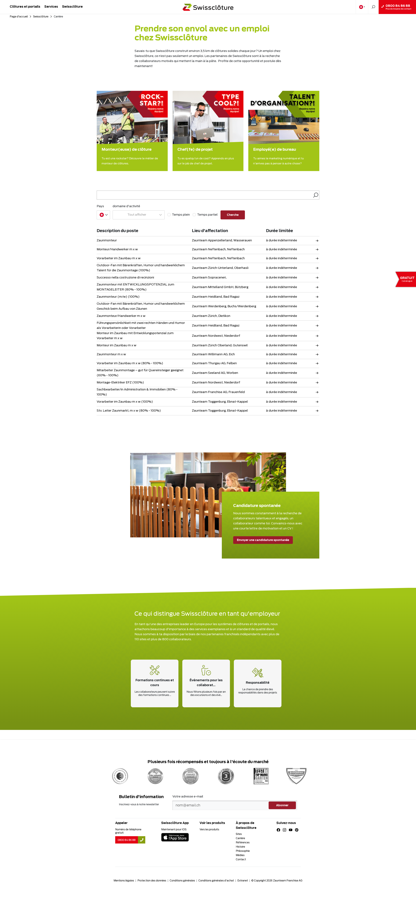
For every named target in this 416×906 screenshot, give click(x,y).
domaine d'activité (126, 206)
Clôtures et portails (25, 6)
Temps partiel (207, 214)
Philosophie (243, 851)
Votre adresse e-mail (187, 796)
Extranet (242, 880)
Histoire (240, 847)
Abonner (282, 805)
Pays (100, 206)
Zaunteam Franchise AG (287, 880)
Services (51, 6)
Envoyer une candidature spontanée (263, 540)
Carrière (240, 838)
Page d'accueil (19, 16)
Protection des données (151, 880)
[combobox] (103, 214)
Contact (241, 859)
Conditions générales (182, 880)
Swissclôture (72, 6)
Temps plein (181, 214)
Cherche (373, 7)
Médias (240, 855)
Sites (239, 834)
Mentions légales (124, 880)
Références (243, 842)
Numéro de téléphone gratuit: (128, 831)
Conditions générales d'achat (216, 880)
